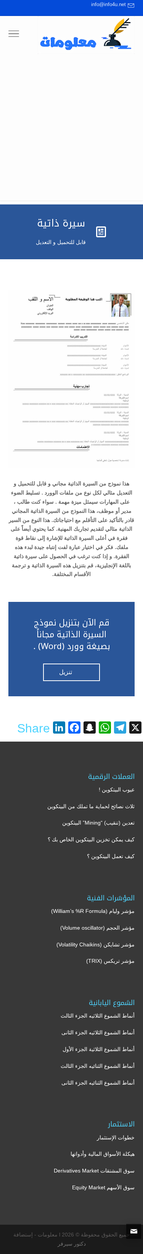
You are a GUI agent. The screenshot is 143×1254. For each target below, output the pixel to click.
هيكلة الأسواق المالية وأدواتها (103, 1154)
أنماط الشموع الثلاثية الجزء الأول (99, 1049)
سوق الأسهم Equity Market (103, 1187)
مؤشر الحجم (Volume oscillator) (97, 928)
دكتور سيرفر (72, 1244)
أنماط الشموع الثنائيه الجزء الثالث (98, 1066)
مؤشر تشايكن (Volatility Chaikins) (95, 944)
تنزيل (71, 673)
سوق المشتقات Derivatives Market (94, 1171)
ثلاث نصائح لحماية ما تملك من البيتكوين (91, 806)
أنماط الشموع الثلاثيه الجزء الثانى (98, 1032)
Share (33, 728)
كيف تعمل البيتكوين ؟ (111, 856)
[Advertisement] (71, 129)
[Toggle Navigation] (13, 35)
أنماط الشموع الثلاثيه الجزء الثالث (98, 1016)
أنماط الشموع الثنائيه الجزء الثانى (98, 1083)
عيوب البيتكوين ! (117, 790)
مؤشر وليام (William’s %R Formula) (93, 911)
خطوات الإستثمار (116, 1137)
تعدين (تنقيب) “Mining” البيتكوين (98, 823)
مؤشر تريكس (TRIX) (110, 961)
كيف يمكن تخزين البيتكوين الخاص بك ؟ (91, 839)
